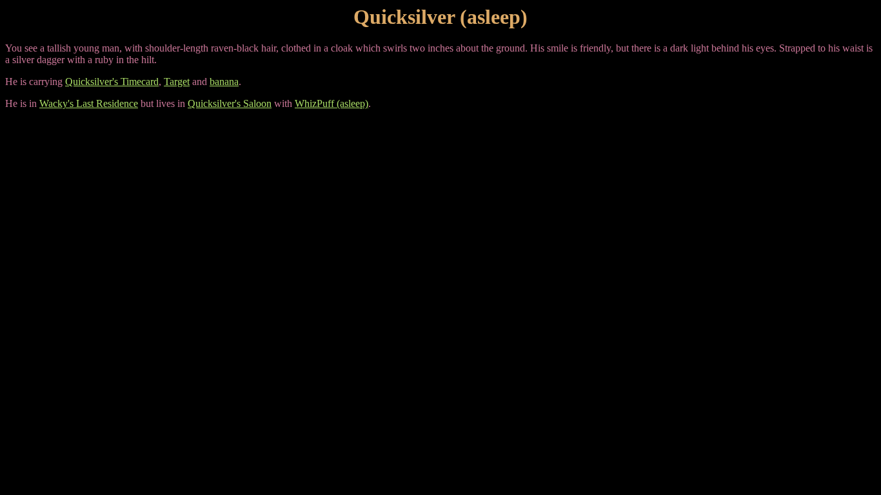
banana (224, 81)
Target (177, 81)
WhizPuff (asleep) (331, 103)
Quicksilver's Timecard (112, 81)
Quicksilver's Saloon (230, 103)
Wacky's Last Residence (88, 103)
